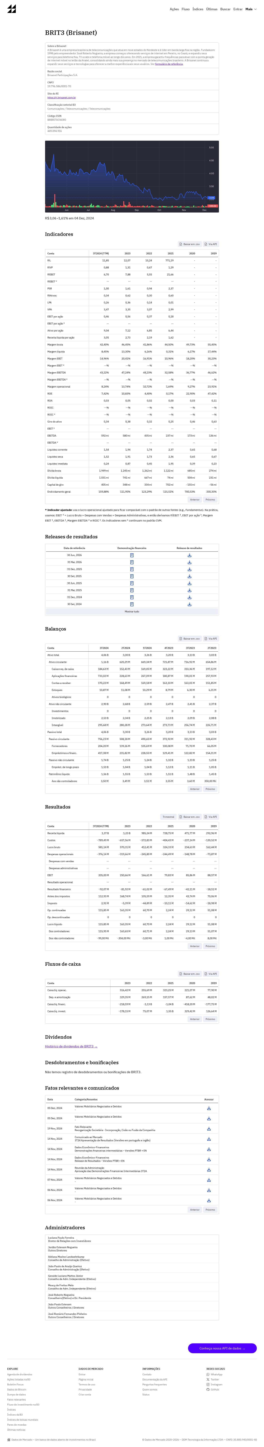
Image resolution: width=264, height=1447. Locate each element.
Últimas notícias (16, 1429)
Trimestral (168, 816)
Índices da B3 (15, 1414)
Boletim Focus (15, 1384)
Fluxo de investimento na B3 (23, 1404)
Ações (174, 9)
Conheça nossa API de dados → (222, 1348)
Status (146, 1394)
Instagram (216, 1384)
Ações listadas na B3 (18, 1379)
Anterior (195, 499)
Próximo (210, 499)
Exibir (132, 555)
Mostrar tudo (132, 611)
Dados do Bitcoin (16, 1389)
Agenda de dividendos (19, 1374)
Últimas (211, 9)
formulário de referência (169, 64)
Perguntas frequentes (154, 1384)
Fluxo (186, 9)
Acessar (209, 1108)
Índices (198, 9)
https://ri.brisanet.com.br (61, 97)
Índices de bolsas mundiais (22, 1419)
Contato (146, 1374)
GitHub (215, 1389)
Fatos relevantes (16, 1399)
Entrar (238, 9)
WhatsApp (216, 1374)
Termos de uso (87, 1384)
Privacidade (85, 1389)
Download (189, 555)
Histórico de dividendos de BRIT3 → (71, 1046)
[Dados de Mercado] (11, 12)
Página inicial (86, 1379)
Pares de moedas (16, 1424)
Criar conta (85, 1394)
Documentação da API (154, 1379)
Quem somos (149, 1389)
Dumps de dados (16, 1394)
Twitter (215, 1379)
